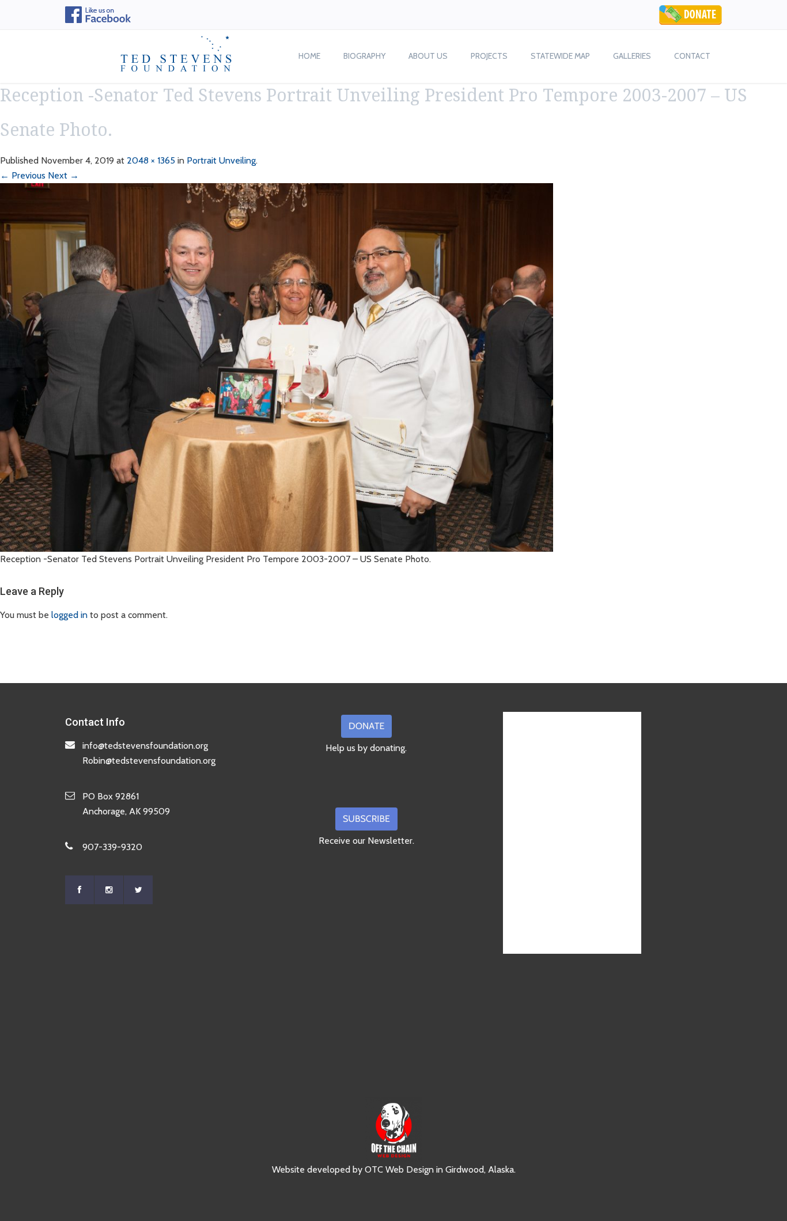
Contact (692, 56)
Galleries (632, 56)
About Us (428, 56)
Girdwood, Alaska (479, 1169)
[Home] (176, 50)
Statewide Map (560, 56)
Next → (63, 175)
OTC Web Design (399, 1169)
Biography (364, 56)
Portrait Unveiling (221, 160)
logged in (69, 614)
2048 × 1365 (151, 160)
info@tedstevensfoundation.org (145, 745)
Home (309, 56)
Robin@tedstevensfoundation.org (148, 760)
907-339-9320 (112, 846)
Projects (489, 56)
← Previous (23, 175)
